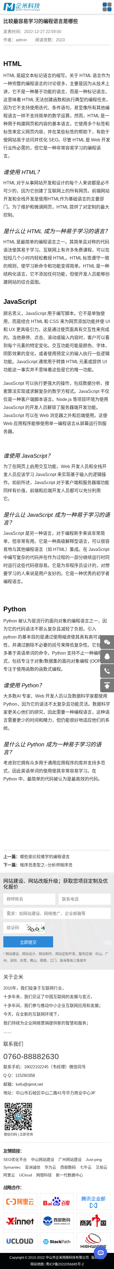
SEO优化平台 (15, 1159)
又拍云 (101, 1167)
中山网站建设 (42, 1159)
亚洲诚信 (32, 1167)
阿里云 (9, 1175)
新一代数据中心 (69, 1175)
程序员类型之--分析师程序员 (46, 865)
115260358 (25, 1075)
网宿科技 (44, 1175)
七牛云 (86, 1167)
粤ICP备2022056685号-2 (65, 1264)
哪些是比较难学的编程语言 (45, 856)
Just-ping (94, 1159)
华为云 (50, 1167)
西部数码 (68, 1167)
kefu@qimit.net (29, 1084)
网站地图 (37, 1264)
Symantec (12, 1167)
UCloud (25, 1175)
